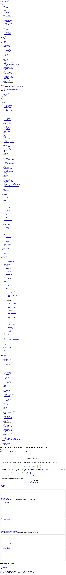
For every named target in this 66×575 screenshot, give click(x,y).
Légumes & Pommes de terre (8, 20)
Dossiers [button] (3, 139)
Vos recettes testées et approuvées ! (5, 565)
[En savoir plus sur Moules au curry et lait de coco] (7, 494)
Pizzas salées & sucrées (7, 22)
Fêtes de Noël (6, 59)
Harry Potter (5, 43)
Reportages (5, 145)
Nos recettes (4, 5)
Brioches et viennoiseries (9, 16)
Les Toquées (6, 189)
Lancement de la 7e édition (8, 79)
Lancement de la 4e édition (8, 70)
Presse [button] (3, 134)
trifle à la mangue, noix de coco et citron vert (36, 472)
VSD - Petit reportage (7, 40)
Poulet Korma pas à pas (9, 185)
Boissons (5, 6)
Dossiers (3, 42)
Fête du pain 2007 (8, 51)
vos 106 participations (33, 482)
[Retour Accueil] (4, 1)
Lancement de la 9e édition (8, 180)
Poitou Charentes (6, 55)
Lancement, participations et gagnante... (9, 163)
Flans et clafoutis (8, 32)
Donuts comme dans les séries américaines (12, 88)
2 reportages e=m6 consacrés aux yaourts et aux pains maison (41, 475)
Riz (6, 18)
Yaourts (5, 35)
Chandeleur (5, 57)
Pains (4, 91)
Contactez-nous (4, 567)
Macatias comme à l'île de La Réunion (14, 89)
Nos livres (3, 90)
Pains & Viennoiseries (7, 15)
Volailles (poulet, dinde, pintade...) (10, 110)
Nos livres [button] (3, 187)
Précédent (3, 485)
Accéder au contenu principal (4, 0)
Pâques (5, 60)
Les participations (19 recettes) (8, 68)
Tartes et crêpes (8, 31)
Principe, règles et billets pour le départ (9, 62)
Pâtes (6, 19)
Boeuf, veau (7, 12)
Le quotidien (6, 136)
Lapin (6, 11)
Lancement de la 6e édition (8, 76)
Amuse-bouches (6, 106)
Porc (6, 13)
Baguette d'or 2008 (8, 50)
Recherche (3, 566)
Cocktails (7, 7)
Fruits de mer (7, 27)
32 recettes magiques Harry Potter (11, 96)
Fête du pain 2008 (8, 49)
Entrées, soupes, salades (7, 9)
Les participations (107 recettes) (8, 80)
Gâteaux (7, 29)
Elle (4, 38)
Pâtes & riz (5, 115)
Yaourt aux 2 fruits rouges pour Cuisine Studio (14, 87)
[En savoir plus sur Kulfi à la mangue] (7, 508)
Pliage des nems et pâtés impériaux (9, 44)
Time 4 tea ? (32, 471)
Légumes (7, 119)
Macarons (5, 132)
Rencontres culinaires (7, 46)
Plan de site (3, 568)
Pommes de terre (8, 21)
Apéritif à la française (9, 52)
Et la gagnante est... (6, 69)
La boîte (5, 95)
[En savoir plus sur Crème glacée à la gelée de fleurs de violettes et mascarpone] (7, 524)
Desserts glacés (8, 128)
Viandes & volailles (6, 10)
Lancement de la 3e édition (8, 67)
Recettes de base (6, 36)
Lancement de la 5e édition (8, 73)
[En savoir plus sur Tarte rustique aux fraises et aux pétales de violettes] (7, 539)
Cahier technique (6, 92)
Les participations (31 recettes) (8, 77)
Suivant (3, 486)
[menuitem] (4, 194)
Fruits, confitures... (8, 30)
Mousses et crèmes (8, 33)
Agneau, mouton (8, 14)
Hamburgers (7, 24)
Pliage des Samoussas (7, 45)
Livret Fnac (5, 94)
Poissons (7, 26)
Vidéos (3, 85)
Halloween (5, 154)
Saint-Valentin (6, 158)
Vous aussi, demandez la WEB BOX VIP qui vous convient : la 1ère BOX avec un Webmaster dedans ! (19, 572)
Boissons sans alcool (9, 8)
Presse (3, 37)
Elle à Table (5, 41)
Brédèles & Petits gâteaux (7, 34)
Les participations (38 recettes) (8, 181)
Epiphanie (5, 58)
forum (42, 469)
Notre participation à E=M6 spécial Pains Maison (16, 86)
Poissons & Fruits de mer (7, 123)
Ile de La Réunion (6, 54)
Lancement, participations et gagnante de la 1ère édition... (12, 64)
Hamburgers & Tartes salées (8, 23)
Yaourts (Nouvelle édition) (7, 93)
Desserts (5, 28)
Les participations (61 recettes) (8, 74)
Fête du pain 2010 (8, 48)
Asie (4, 53)
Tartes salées (7, 25)
